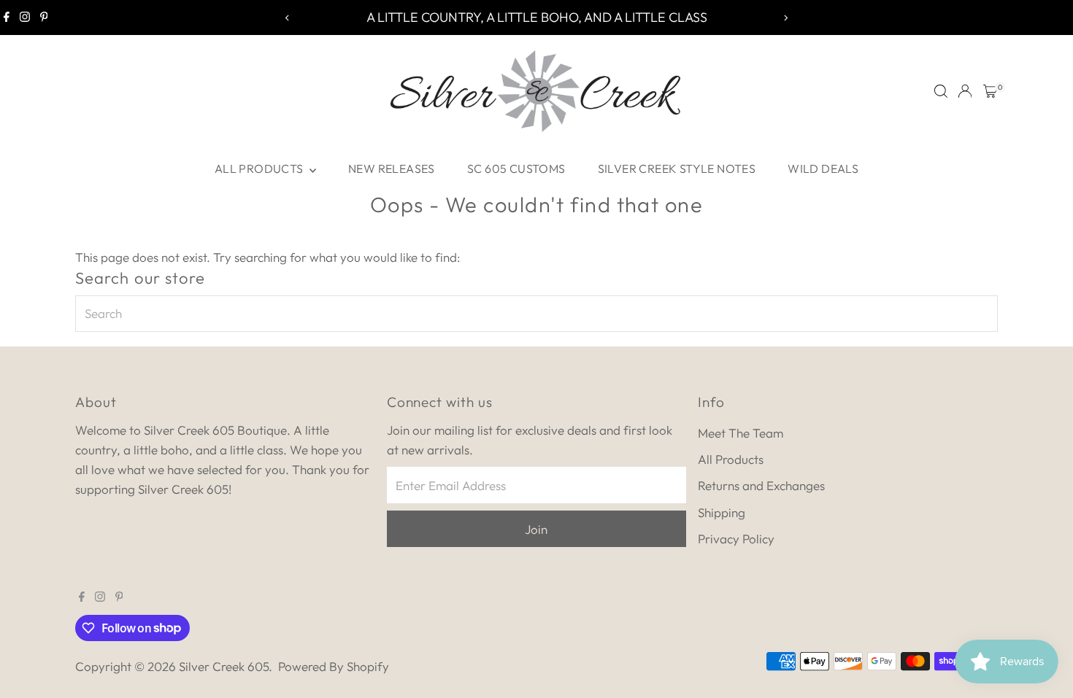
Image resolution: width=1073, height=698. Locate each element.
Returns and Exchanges (761, 485)
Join (536, 529)
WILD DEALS (823, 168)
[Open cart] (990, 91)
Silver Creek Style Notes (677, 168)
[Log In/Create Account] (965, 91)
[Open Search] (940, 91)
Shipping (721, 512)
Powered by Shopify (333, 666)
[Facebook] (6, 17)
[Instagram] (25, 17)
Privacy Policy (736, 538)
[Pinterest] (44, 17)
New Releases (391, 168)
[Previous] (288, 17)
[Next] (785, 17)
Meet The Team (740, 433)
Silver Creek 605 (224, 666)
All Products (260, 168)
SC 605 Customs (516, 168)
